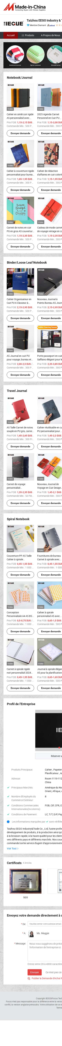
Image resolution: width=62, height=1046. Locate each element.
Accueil (10, 35)
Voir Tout (12, 848)
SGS (25, 897)
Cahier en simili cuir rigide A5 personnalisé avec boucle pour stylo (20, 118)
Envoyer (34, 972)
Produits (29, 35)
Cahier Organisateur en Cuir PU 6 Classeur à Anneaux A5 (19, 303)
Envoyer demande (20, 133)
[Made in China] (25, 7)
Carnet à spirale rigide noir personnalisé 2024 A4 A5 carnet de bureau (19, 672)
